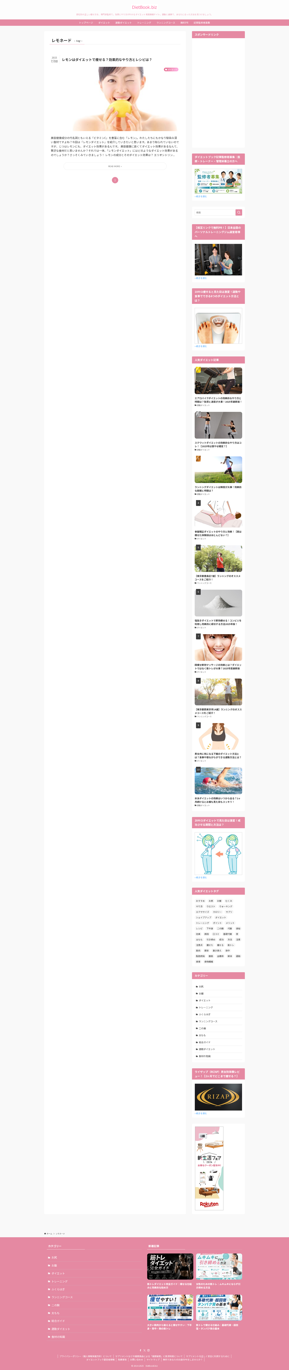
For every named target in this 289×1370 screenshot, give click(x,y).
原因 (206, 934)
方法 (230, 939)
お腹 (219, 900)
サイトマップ (153, 1359)
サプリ (229, 911)
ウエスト (211, 906)
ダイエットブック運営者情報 (100, 1359)
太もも (199, 939)
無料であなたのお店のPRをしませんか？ (183, 1359)
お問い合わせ (136, 1359)
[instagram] (148, 1350)
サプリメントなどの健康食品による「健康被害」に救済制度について (149, 1356)
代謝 (230, 928)
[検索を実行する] (238, 212)
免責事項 (122, 1359)
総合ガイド (205, 1042)
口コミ (216, 934)
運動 (238, 956)
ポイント (217, 922)
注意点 (199, 945)
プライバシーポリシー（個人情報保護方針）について (86, 1356)
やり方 (199, 906)
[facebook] (140, 1350)
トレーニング (202, 922)
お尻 (211, 900)
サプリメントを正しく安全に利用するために (207, 1356)
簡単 (206, 950)
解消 (230, 956)
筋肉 (198, 950)
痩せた (210, 945)
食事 (198, 961)
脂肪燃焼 (200, 956)
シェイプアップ (203, 917)
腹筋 (211, 956)
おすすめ (200, 900)
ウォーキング (225, 906)
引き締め (211, 939)
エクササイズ (202, 911)
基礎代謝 (227, 934)
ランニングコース (208, 1021)
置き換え (217, 950)
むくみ (228, 900)
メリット (230, 922)
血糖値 (220, 956)
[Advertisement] (218, 92)
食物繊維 (208, 961)
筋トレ (231, 945)
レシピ (199, 928)
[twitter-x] (144, 1350)
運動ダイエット (207, 1049)
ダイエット (220, 917)
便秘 (238, 928)
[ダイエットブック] (144, 7)
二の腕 (220, 928)
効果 (198, 934)
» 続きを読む (201, 196)
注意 (238, 939)
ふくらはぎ (205, 1014)
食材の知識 (205, 1056)
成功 (221, 939)
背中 (227, 950)
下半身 (210, 928)
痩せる (220, 945)
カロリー (217, 911)
